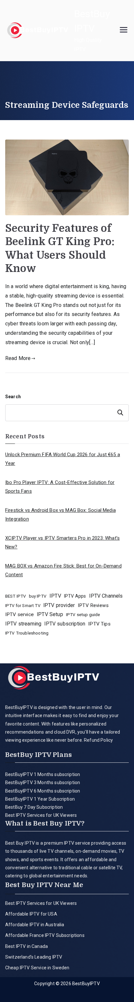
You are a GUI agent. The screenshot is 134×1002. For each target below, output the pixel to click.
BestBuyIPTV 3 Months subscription (42, 782)
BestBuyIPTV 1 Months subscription (42, 774)
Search (13, 396)
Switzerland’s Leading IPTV (34, 957)
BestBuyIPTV (86, 983)
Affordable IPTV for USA (31, 914)
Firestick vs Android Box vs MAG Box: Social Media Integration (60, 514)
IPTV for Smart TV (22, 605)
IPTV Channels (106, 596)
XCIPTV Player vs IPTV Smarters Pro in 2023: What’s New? (62, 542)
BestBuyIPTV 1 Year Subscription (40, 799)
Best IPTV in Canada (26, 946)
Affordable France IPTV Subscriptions (45, 935)
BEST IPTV (15, 596)
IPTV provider (59, 605)
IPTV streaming (23, 624)
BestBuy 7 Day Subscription (34, 807)
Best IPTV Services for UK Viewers (41, 815)
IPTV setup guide (83, 614)
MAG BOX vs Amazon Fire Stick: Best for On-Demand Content (63, 570)
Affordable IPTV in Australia (34, 924)
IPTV (55, 596)
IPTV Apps (75, 596)
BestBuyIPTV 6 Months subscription (42, 791)
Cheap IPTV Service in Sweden (37, 967)
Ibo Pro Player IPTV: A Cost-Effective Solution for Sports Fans (59, 486)
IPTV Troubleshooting (26, 633)
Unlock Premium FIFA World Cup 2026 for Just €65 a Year (62, 459)
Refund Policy (98, 740)
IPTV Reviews (93, 605)
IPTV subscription (64, 624)
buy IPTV (38, 596)
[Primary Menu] (123, 30)
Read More (18, 358)
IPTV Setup (50, 614)
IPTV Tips (99, 624)
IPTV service (19, 614)
